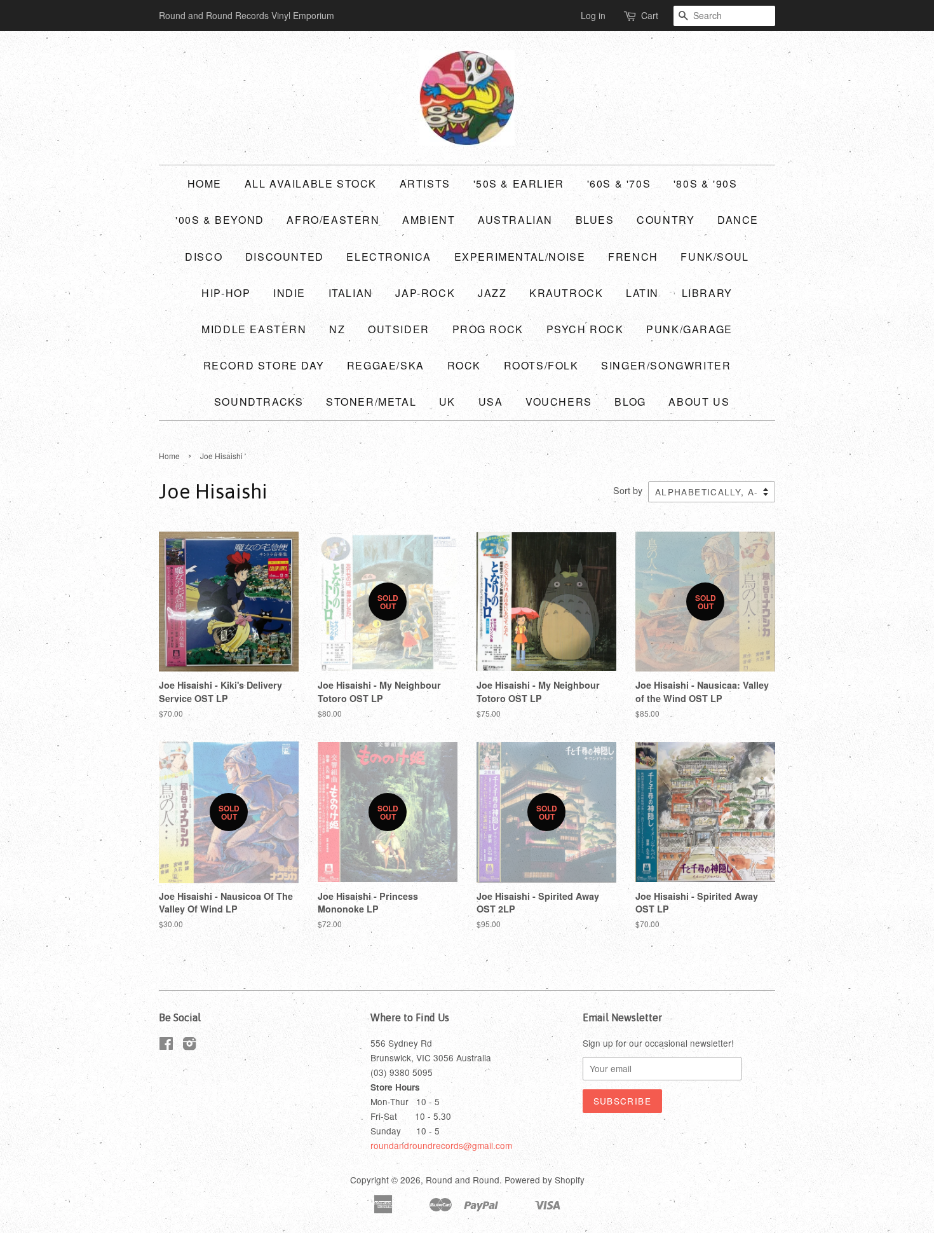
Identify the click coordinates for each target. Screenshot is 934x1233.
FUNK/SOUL (714, 256)
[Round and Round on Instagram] (189, 1045)
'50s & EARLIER (518, 183)
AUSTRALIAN (515, 219)
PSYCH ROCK (585, 329)
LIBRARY (707, 293)
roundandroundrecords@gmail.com (441, 1145)
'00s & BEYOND (219, 219)
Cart (649, 15)
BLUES (595, 219)
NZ (337, 329)
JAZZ (492, 293)
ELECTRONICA (388, 256)
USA (490, 401)
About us (698, 401)
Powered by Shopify (544, 1179)
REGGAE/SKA (385, 365)
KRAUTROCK (566, 293)
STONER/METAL (371, 401)
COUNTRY (665, 219)
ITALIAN (350, 293)
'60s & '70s (619, 183)
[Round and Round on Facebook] (166, 1045)
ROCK (464, 365)
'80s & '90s (705, 183)
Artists (425, 183)
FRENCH (633, 256)
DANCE (738, 219)
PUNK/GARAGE (689, 329)
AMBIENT (428, 219)
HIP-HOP (225, 293)
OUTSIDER (399, 329)
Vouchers (558, 401)
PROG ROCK (488, 329)
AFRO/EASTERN (333, 219)
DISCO (203, 256)
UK (447, 401)
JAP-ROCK (425, 293)
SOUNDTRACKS (259, 401)
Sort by (627, 490)
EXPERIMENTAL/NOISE (520, 256)
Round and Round (462, 1179)
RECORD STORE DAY (264, 365)
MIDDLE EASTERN (253, 329)
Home (204, 183)
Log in (593, 15)
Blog (630, 401)
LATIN (642, 293)
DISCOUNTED (284, 256)
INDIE (289, 293)
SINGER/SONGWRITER (666, 365)
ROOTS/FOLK (541, 365)
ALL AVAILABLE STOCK (311, 183)
